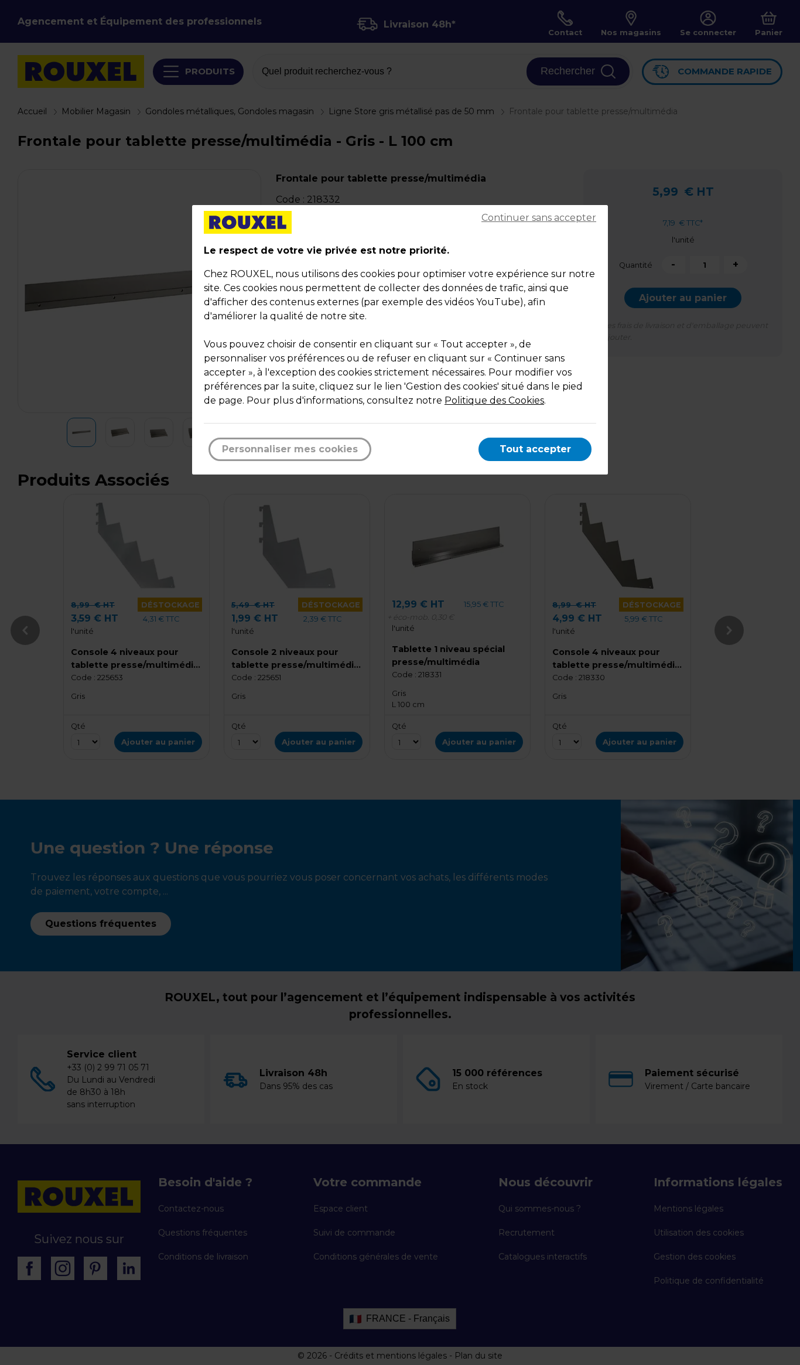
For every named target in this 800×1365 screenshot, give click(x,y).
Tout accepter (535, 449)
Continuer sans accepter (538, 217)
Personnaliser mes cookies (290, 449)
